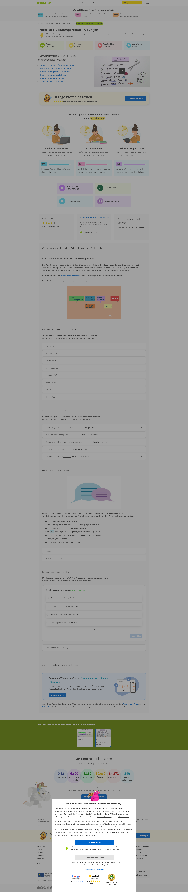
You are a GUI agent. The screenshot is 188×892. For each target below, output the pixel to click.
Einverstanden (94, 842)
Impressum (100, 869)
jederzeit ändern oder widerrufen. (72, 832)
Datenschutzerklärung (104, 817)
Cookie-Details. (123, 817)
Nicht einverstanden (95, 857)
